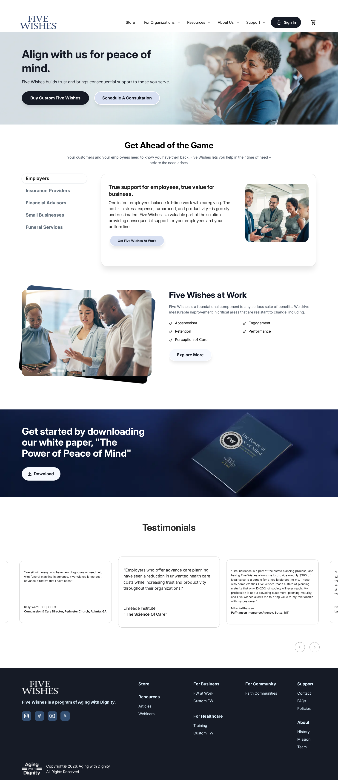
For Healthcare (208, 716)
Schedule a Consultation (127, 97)
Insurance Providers (48, 190)
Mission (303, 739)
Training (200, 725)
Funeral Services (44, 227)
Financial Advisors (46, 203)
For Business (206, 683)
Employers (37, 178)
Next (314, 647)
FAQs (301, 701)
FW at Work (203, 693)
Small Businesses (45, 215)
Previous (300, 647)
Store (143, 683)
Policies (304, 708)
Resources (149, 696)
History (303, 731)
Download (44, 474)
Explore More (190, 354)
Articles (144, 706)
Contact (304, 693)
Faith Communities (261, 693)
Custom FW (203, 701)
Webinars (146, 713)
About (303, 722)
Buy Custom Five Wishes (55, 97)
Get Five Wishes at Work (137, 241)
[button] (161, 22)
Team (302, 747)
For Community (260, 683)
